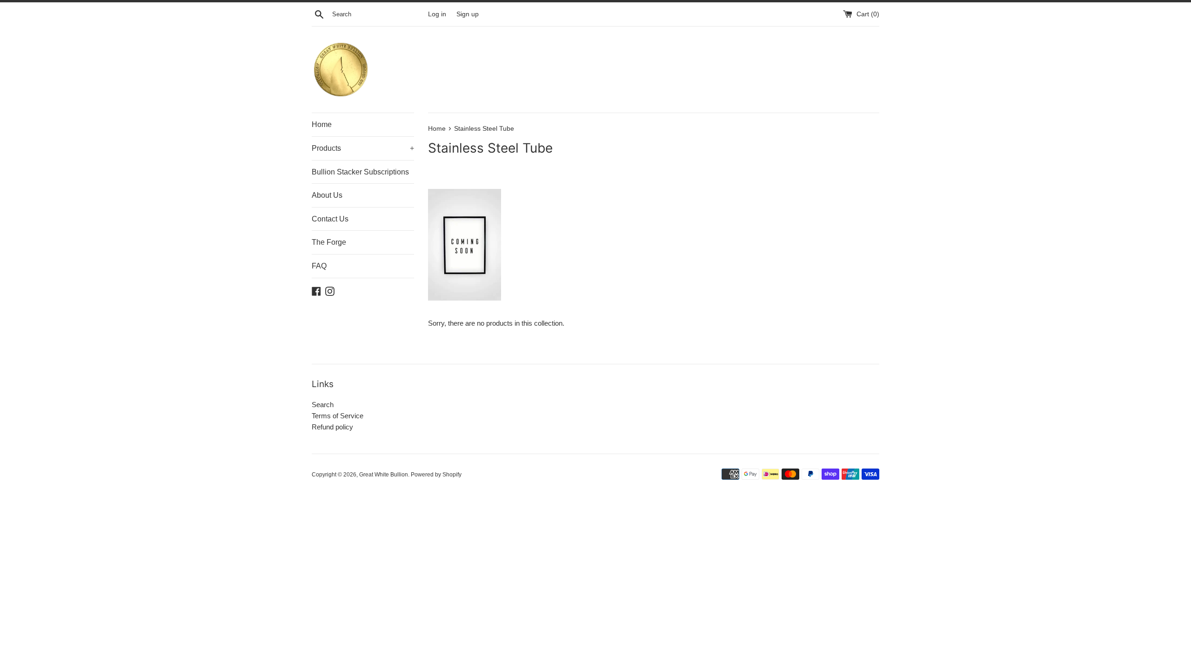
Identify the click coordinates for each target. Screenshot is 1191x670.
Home (322, 124)
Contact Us (330, 219)
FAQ (319, 266)
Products (363, 148)
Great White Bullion (383, 474)
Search (323, 405)
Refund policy (332, 427)
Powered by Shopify (436, 474)
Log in (437, 14)
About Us (327, 195)
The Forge (329, 242)
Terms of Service (337, 416)
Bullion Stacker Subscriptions (360, 172)
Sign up (467, 14)
